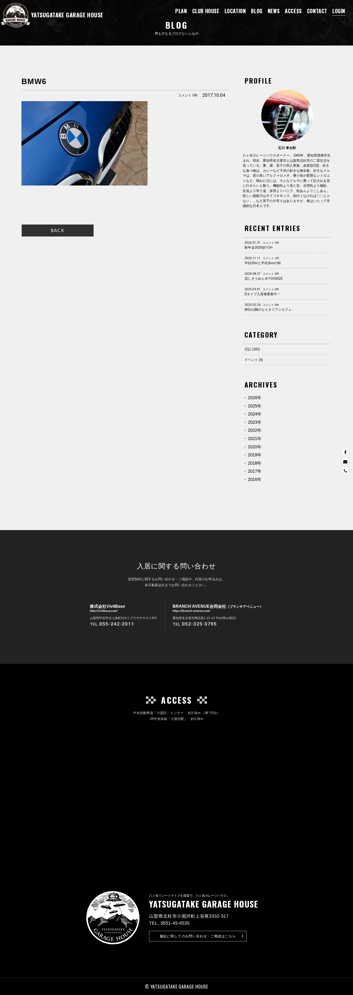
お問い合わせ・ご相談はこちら (198, 936)
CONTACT (317, 11)
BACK (57, 230)
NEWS (274, 11)
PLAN (181, 11)
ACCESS (293, 11)
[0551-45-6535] (345, 470)
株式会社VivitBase (107, 608)
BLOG (256, 11)
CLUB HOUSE (205, 11)
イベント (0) (253, 360)
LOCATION (235, 11)
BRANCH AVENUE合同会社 (218, 608)
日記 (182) (252, 349)
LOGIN (338, 11)
